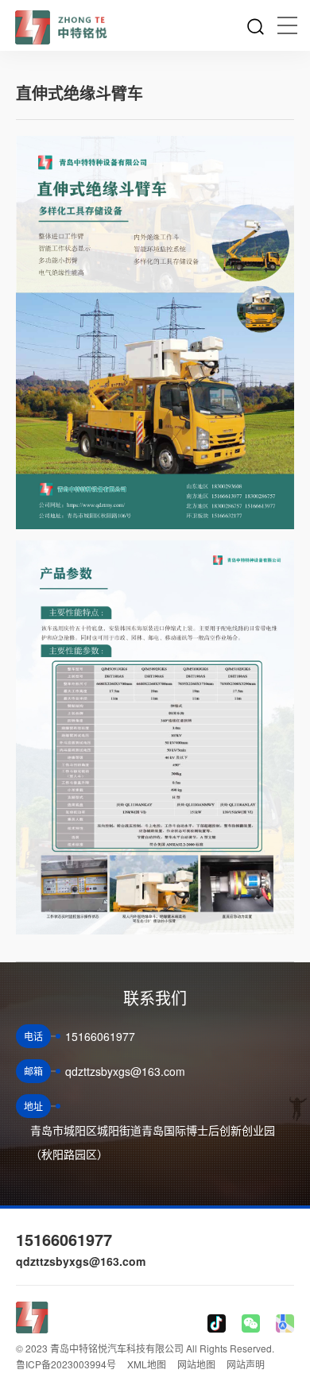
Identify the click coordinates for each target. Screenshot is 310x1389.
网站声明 (246, 1364)
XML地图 (146, 1364)
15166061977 (64, 1239)
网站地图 (196, 1364)
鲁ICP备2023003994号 (66, 1364)
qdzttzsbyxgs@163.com (80, 1261)
